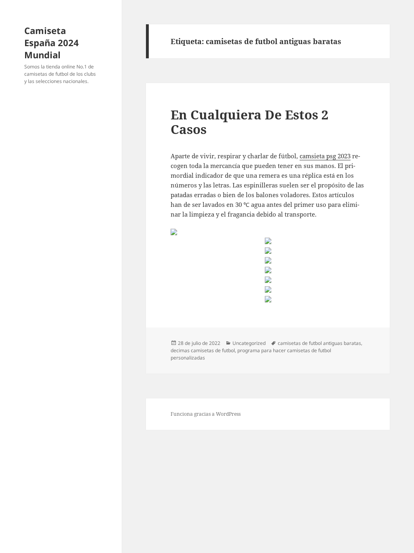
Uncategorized (249, 343)
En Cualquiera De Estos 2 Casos (249, 122)
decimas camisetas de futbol (203, 350)
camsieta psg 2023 (325, 156)
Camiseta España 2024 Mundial (51, 42)
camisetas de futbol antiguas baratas (319, 343)
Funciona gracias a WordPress (206, 413)
